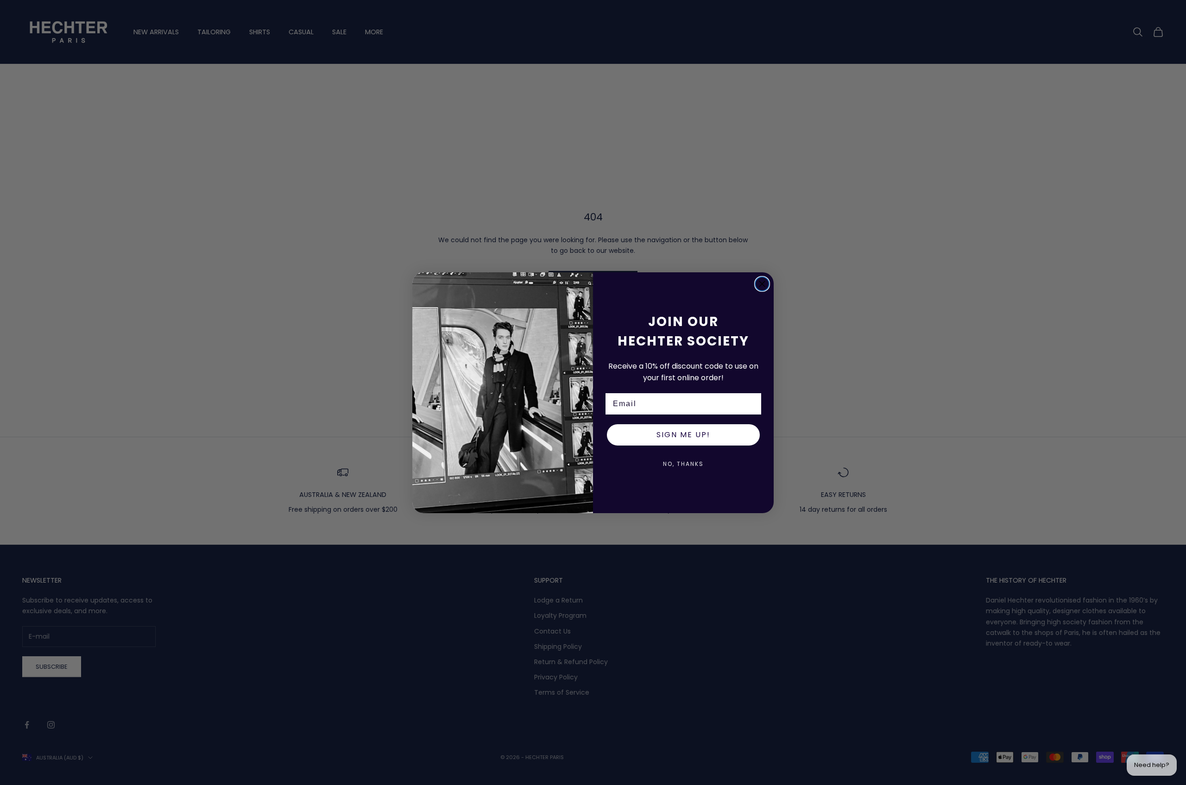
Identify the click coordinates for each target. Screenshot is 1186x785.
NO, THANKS (683, 464)
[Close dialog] (762, 284)
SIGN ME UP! (683, 434)
